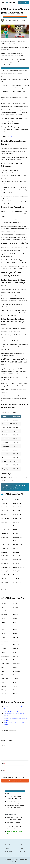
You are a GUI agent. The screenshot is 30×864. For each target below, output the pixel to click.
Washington (4, 690)
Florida (3, 618)
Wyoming (15, 693)
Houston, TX (4, 533)
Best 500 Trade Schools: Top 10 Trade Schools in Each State (14, 818)
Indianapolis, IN (17, 533)
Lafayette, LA (4, 541)
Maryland (15, 637)
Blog (7, 848)
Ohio (2, 667)
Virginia (15, 686)
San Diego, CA (17, 582)
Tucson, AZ (16, 589)
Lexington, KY (5, 544)
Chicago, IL (4, 514)
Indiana (15, 626)
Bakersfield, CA (5, 503)
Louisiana (15, 633)
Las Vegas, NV (17, 541)
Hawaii (3, 622)
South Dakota (4, 678)
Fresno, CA (16, 529)
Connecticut (4, 614)
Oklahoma (15, 667)
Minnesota (4, 645)
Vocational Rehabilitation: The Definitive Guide (14, 827)
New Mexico (4, 660)
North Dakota (16, 663)
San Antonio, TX (5, 582)
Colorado (15, 611)
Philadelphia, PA (5, 567)
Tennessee (15, 678)
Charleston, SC (5, 510)
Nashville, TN (16, 556)
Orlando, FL (16, 563)
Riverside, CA (4, 578)
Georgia (15, 618)
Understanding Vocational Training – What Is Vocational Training (16, 806)
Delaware (15, 614)
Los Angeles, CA (17, 544)
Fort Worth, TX (5, 529)
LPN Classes (12, 730)
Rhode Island (4, 675)
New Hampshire (5, 656)
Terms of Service (7, 851)
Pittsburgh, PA (5, 571)
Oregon (3, 671)
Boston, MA (4, 507)
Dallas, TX (4, 522)
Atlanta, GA (4, 499)
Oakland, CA (4, 563)
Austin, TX (16, 499)
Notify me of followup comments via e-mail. (13, 777)
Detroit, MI (4, 525)
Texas (2, 682)
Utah (14, 682)
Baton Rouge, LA (17, 503)
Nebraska (3, 652)
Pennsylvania (16, 671)
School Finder (22, 851)
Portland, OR (16, 571)
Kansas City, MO (17, 537)
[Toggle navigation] (3, 2)
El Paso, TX (16, 525)
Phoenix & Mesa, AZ (18, 567)
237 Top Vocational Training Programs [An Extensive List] (14, 797)
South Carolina (17, 675)
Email (3, 770)
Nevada (15, 652)
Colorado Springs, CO (6, 518)
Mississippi (16, 645)
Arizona (3, 607)
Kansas (15, 629)
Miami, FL (4, 552)
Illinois (3, 626)
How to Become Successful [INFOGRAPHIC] (13, 823)
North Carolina (5, 663)
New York (15, 660)
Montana (15, 648)
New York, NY (17, 559)
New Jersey (16, 656)
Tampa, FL (4, 589)
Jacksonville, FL (5, 537)
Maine (3, 637)
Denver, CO (16, 522)
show (11, 136)
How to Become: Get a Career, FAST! (14, 832)
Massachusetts (4, 641)
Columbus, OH (17, 518)
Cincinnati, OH (17, 514)
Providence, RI (5, 574)
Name (3, 763)
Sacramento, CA (17, 578)
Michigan (15, 641)
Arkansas (15, 607)
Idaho (14, 622)
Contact (22, 844)
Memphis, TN (16, 548)
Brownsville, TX (17, 507)
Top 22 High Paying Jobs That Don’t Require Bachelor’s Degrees (15, 802)
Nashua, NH (4, 556)
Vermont (3, 686)
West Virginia (16, 690)
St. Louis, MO (16, 586)
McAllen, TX (4, 548)
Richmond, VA (17, 574)
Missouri (3, 648)
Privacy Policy (22, 848)
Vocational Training (18, 859)
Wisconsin (4, 693)
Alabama (3, 603)
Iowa (2, 629)
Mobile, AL (16, 552)
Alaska (15, 603)
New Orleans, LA (5, 559)
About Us (7, 844)
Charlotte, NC (16, 510)
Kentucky (3, 633)
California (3, 611)
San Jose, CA (4, 586)
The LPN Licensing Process (11, 711)
